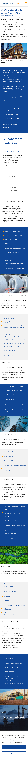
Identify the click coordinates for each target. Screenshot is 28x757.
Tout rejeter (14, 754)
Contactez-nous (14, 719)
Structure (14, 182)
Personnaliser (14, 750)
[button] (26, 2)
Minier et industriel (14, 190)
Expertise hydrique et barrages (14, 176)
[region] (14, 744)
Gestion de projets (14, 179)
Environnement (14, 184)
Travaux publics (14, 187)
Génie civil (14, 174)
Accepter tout (14, 746)
